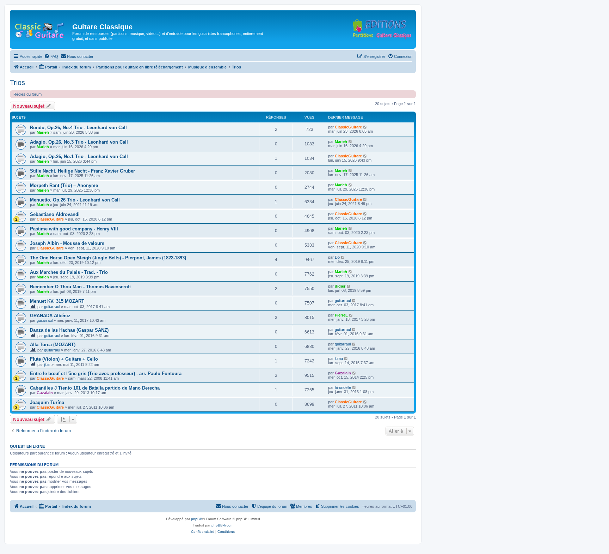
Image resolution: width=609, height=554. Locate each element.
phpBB (196, 519)
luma (339, 358)
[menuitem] (51, 56)
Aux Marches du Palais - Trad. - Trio (69, 272)
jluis (47, 364)
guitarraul (52, 307)
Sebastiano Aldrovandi (55, 214)
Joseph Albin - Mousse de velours (67, 243)
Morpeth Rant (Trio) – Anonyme (64, 185)
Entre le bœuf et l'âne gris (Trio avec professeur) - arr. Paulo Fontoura (106, 373)
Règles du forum (27, 94)
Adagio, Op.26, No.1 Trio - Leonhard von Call (79, 156)
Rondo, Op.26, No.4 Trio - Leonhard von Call (78, 127)
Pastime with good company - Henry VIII (74, 228)
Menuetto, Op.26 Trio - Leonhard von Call (75, 200)
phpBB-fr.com (222, 525)
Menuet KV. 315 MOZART (57, 301)
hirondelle (343, 387)
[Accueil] (42, 29)
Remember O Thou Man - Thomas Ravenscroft (80, 286)
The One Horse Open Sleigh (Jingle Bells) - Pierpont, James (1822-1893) (108, 257)
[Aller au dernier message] (365, 127)
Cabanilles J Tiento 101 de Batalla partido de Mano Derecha (95, 388)
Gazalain (343, 373)
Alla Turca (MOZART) (52, 344)
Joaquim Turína (47, 402)
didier (340, 286)
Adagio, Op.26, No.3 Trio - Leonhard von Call (79, 142)
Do (337, 257)
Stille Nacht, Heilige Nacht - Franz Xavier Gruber (82, 171)
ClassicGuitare (348, 127)
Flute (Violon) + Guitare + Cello (64, 359)
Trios (17, 82)
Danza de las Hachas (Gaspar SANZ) (69, 330)
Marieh (43, 132)
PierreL (341, 315)
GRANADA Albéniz (50, 315)
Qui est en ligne (27, 446)
